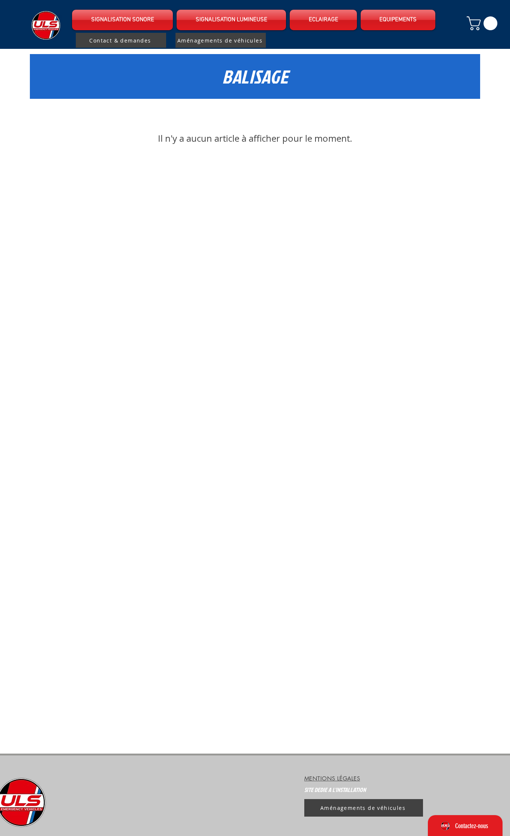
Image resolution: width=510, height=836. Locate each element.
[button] (123, 20)
